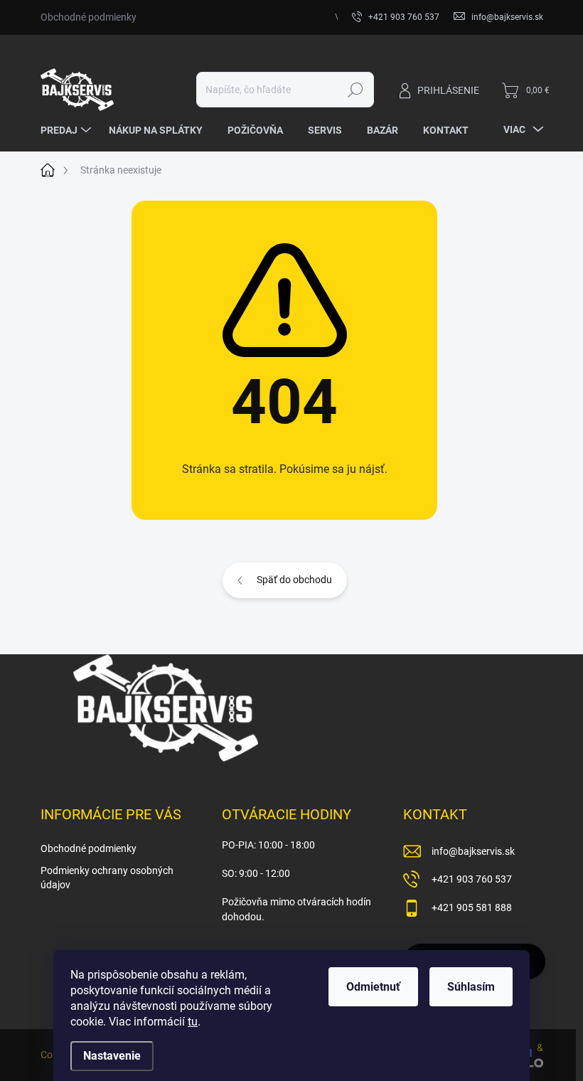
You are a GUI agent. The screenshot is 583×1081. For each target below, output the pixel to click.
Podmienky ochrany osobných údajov (107, 877)
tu (193, 1021)
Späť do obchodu (294, 579)
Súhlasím (471, 987)
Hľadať (355, 89)
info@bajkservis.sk (473, 851)
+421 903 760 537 (472, 879)
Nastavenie (112, 1056)
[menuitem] (68, 130)
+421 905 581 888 (472, 907)
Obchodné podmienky (89, 17)
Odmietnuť (373, 987)
